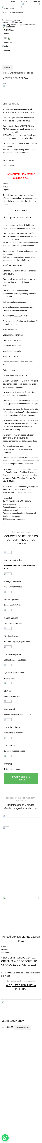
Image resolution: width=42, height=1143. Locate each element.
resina (6, 34)
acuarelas (8, 42)
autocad (7, 38)
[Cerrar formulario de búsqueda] (3, 3)
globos (6, 46)
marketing (8, 30)
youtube (7, 50)
